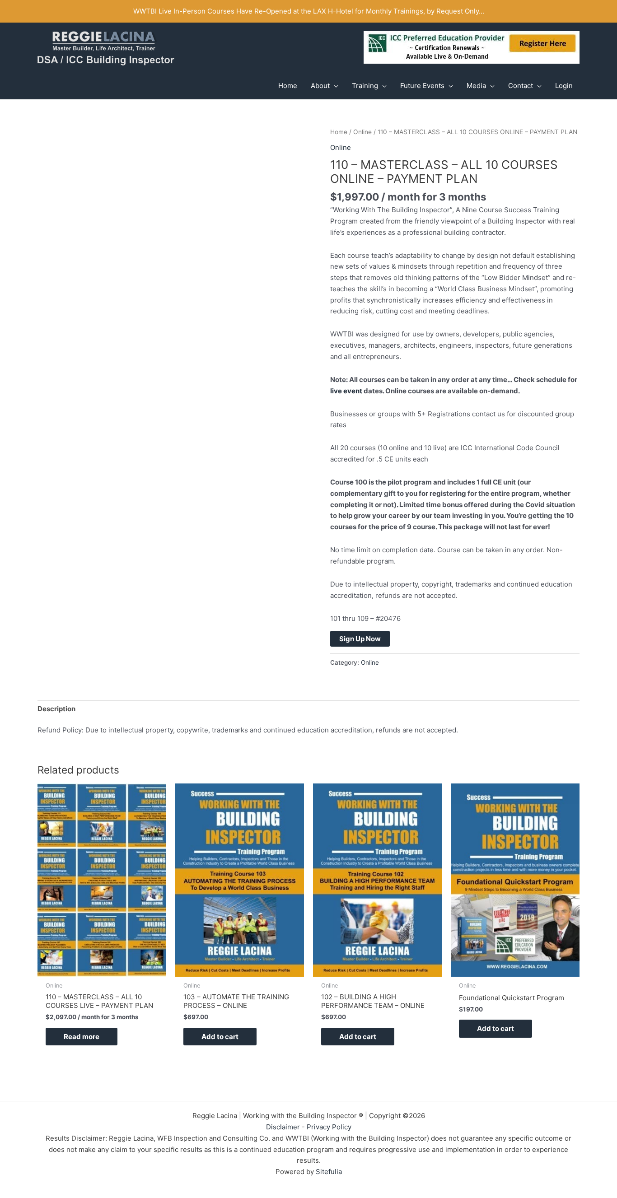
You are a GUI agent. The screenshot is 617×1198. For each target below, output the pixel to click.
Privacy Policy (329, 1127)
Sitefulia (329, 1171)
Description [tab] (56, 708)
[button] (334, 85)
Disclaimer (283, 1127)
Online (362, 131)
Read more (81, 1036)
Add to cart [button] (219, 1036)
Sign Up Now (360, 638)
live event (346, 391)
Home (338, 131)
